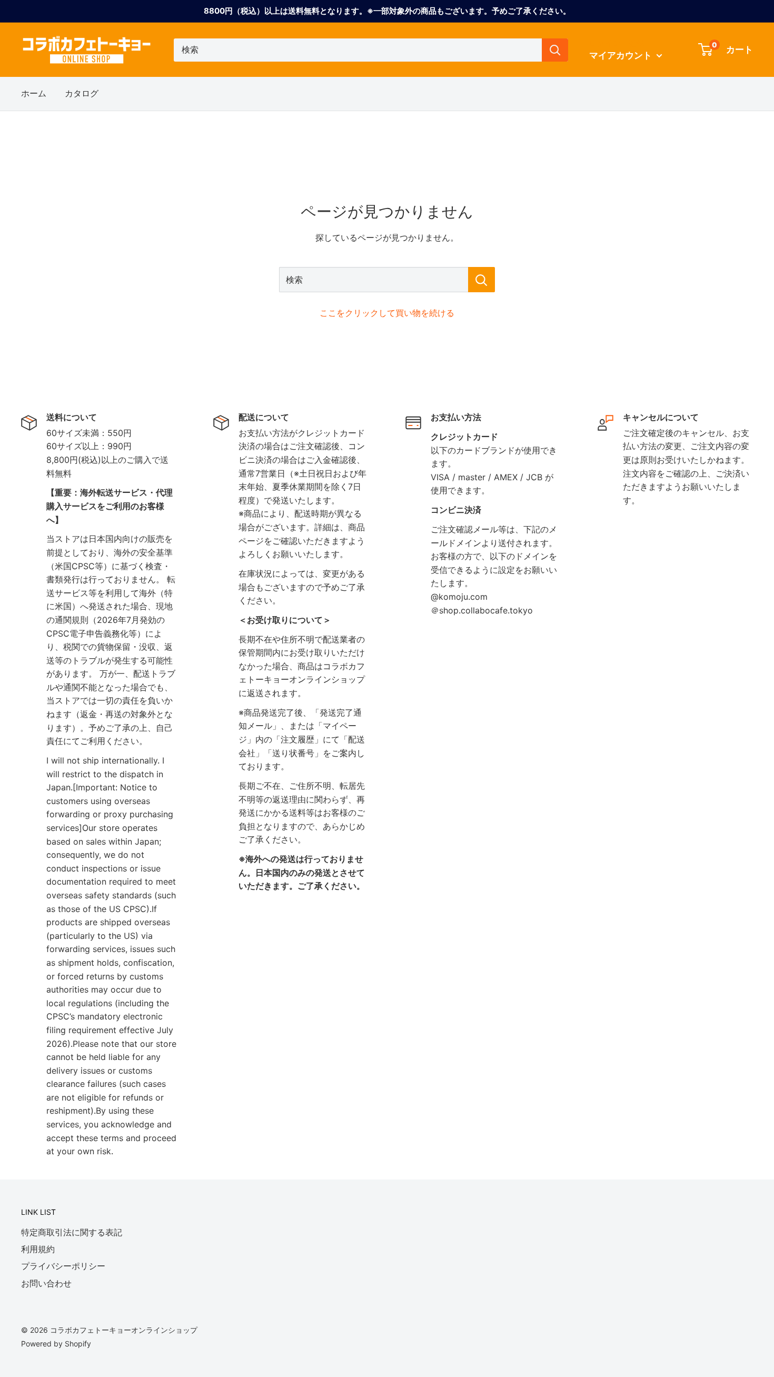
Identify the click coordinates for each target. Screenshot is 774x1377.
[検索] (555, 50)
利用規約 (38, 1249)
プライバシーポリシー (63, 1266)
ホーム (33, 93)
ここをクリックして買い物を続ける (387, 313)
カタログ (81, 93)
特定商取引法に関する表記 (71, 1232)
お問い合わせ (46, 1283)
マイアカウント (621, 55)
